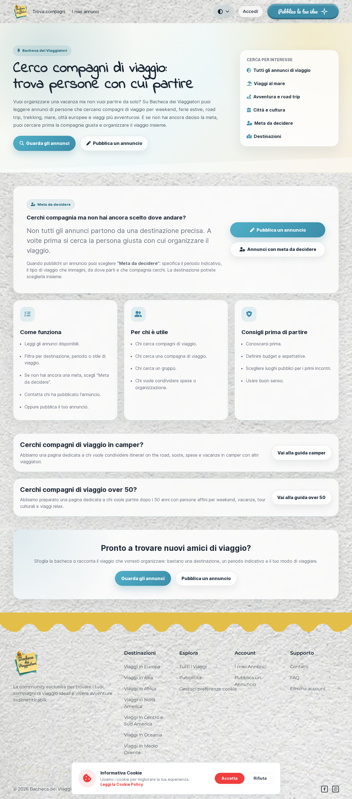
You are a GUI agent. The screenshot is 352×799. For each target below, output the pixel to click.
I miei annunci (85, 11)
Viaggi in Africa (140, 688)
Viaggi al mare (269, 83)
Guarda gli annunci (48, 143)
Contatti (299, 666)
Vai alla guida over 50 (301, 497)
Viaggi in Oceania (143, 735)
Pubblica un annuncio (117, 143)
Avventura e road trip (276, 96)
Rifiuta (260, 778)
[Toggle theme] (223, 11)
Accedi (250, 11)
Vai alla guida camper (301, 453)
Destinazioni (267, 136)
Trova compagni (48, 11)
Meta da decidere (273, 123)
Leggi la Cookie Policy (121, 784)
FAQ (294, 677)
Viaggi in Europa (142, 666)
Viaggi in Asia (138, 677)
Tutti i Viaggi (193, 666)
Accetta (230, 778)
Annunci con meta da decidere (281, 249)
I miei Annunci (250, 666)
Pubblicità (190, 677)
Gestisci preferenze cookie (208, 689)
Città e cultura (269, 110)
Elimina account (308, 688)
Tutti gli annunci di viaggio (281, 70)
